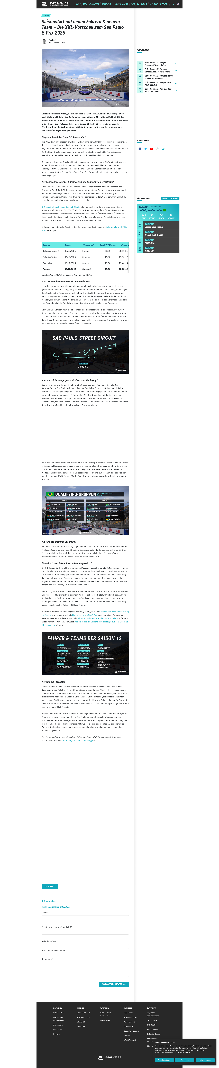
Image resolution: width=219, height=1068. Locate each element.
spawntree (81, 1026)
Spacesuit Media (83, 1013)
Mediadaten (105, 1020)
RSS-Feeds (128, 1013)
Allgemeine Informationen (153, 1014)
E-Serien (154, 4)
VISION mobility (83, 1017)
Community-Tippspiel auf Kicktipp (77, 740)
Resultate (94, 4)
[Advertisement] (85, 433)
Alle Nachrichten (130, 1017)
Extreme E (142, 4)
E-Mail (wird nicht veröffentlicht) (57, 927)
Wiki (133, 4)
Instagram (157, 149)
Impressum (58, 1025)
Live (85, 4)
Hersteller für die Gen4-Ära (84, 615)
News (78, 4)
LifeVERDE (81, 1022)
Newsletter (163, 149)
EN (178, 4)
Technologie (152, 1020)
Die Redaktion (59, 1013)
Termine (127, 1035)
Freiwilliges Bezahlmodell (58, 1018)
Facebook (140, 149)
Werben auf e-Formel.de (106, 1014)
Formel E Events (169, 198)
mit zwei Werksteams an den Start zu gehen (98, 618)
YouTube (151, 149)
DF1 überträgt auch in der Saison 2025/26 (61, 207)
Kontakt (56, 1034)
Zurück (51, 886)
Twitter (146, 149)
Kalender (106, 4)
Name (46, 912)
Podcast (164, 4)
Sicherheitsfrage (49, 941)
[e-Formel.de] (55, 4)
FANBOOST (151, 1025)
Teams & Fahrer (120, 4)
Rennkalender (152, 1029)
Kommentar (47, 959)
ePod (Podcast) (130, 1040)
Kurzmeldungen (130, 1022)
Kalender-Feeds (153, 1034)
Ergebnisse (128, 1026)
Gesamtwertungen (131, 1031)
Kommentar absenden (112, 984)
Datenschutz (58, 1029)
